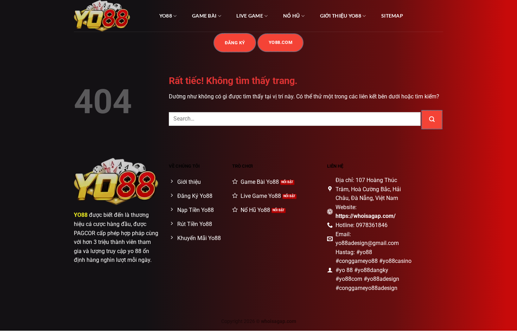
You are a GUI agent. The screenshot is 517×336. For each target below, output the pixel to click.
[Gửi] (431, 119)
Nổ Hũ (291, 16)
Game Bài (204, 16)
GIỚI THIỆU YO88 (340, 16)
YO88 (165, 16)
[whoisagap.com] (109, 16)
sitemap (392, 16)
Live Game (249, 16)
